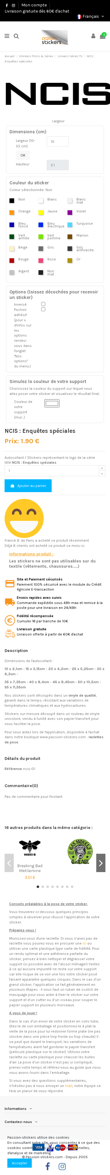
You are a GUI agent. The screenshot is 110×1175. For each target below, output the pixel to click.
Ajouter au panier (31, 486)
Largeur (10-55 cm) (25, 143)
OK (22, 155)
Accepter (19, 1163)
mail (68, 1086)
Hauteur (22, 164)
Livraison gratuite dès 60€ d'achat (37, 11)
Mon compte (34, 4)
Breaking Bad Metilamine (29, 868)
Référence (13, 769)
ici (84, 943)
